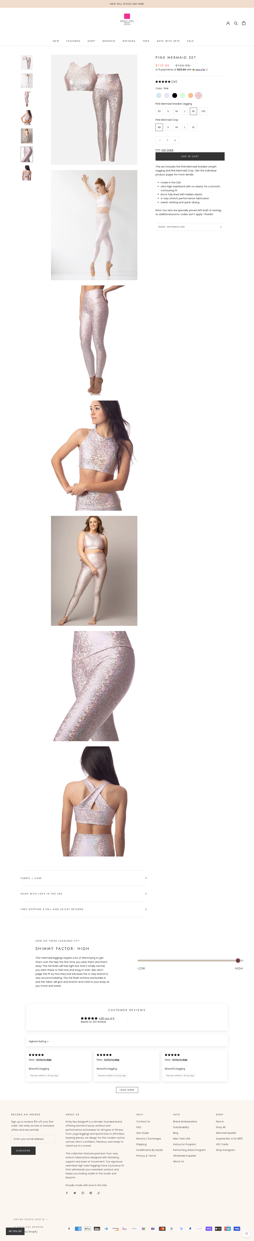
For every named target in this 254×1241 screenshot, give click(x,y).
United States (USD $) (29, 1219)
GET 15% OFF (15, 1231)
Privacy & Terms (146, 1155)
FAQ (138, 1127)
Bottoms (129, 41)
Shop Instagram (225, 1150)
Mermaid (108, 41)
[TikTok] (98, 1193)
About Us (178, 1161)
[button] (190, 69)
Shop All (220, 1127)
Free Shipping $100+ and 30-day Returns (52, 909)
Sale (190, 41)
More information (171, 226)
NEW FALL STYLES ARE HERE (127, 4)
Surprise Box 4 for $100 (229, 1138)
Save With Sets (168, 41)
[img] (36, 1055)
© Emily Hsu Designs (29, 1227)
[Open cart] (243, 23)
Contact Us (143, 1121)
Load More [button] (127, 1089)
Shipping (141, 1144)
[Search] (236, 23)
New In (220, 1121)
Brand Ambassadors (185, 1121)
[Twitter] (75, 1193)
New (56, 41)
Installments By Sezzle (149, 1150)
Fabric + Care (31, 878)
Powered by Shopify (25, 1231)
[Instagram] (83, 1193)
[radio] (159, 95)
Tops (146, 41)
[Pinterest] (91, 1193)
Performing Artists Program (189, 1150)
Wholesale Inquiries (184, 1155)
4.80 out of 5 (106, 1018)
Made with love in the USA (42, 893)
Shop (91, 41)
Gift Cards (222, 1144)
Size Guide (142, 1133)
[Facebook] (67, 1193)
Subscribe (23, 1150)
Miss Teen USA (181, 1138)
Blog (175, 1133)
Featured (73, 41)
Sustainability (181, 1127)
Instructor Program (184, 1144)
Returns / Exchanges (148, 1138)
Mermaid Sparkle (226, 1133)
